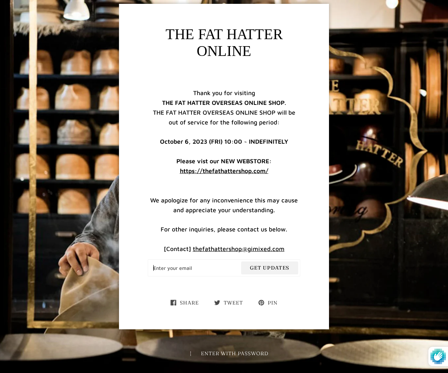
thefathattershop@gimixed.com (239, 248)
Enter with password (234, 353)
